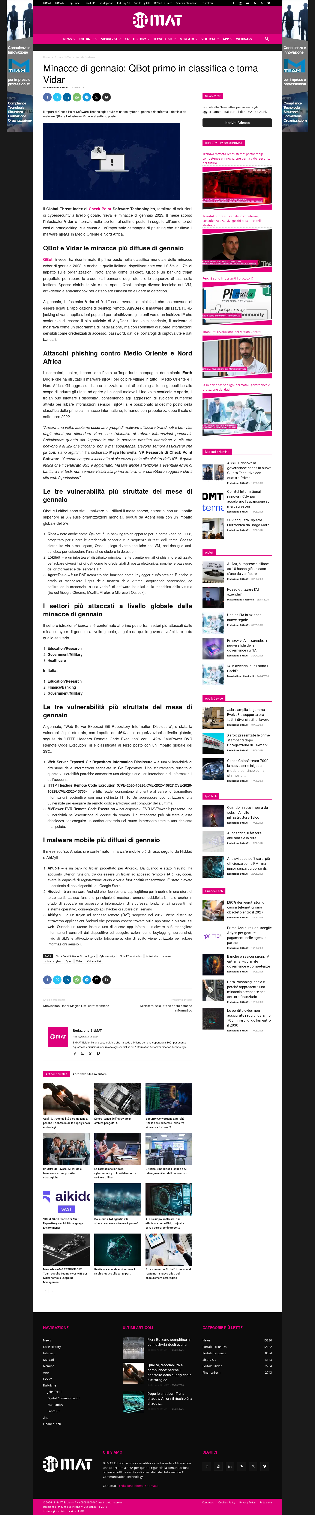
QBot (47, 259)
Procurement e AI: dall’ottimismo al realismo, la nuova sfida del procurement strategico (168, 1273)
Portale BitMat (63, 57)
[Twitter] (261, 3)
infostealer (152, 956)
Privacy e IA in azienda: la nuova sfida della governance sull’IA (247, 645)
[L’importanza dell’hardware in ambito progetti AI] (117, 1099)
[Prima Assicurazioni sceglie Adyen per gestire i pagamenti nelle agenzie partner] (213, 936)
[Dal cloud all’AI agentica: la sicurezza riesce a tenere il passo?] (117, 1199)
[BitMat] (157, 20)
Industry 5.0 (123, 3)
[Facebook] (233, 3)
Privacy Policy (247, 1502)
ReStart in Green (163, 3)
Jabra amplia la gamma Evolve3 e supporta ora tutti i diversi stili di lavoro (248, 715)
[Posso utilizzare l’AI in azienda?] (213, 597)
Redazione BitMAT (57, 87)
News (67, 39)
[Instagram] (240, 3)
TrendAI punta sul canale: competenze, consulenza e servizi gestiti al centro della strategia (232, 220)
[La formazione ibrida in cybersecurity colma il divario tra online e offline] (117, 1149)
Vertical (208, 39)
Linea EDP (89, 3)
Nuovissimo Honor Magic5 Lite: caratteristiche (76, 1006)
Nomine (48, 1366)
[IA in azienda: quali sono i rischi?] (213, 674)
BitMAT (47, 3)
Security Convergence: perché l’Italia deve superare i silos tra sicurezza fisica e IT (165, 1123)
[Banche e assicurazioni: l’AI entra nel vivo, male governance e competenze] (213, 964)
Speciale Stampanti (186, 3)
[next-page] (52, 1290)
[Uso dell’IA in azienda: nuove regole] (213, 623)
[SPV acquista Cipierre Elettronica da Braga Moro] (213, 528)
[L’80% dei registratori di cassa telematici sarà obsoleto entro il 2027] (213, 910)
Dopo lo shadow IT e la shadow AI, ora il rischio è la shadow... (169, 1398)
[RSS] (254, 3)
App (226, 39)
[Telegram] (86, 97)
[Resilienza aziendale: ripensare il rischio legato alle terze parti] (117, 1250)
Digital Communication (64, 1398)
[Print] (106, 97)
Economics (55, 1405)
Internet (86, 39)
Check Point (100, 209)
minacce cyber (53, 961)
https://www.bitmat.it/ (85, 1036)
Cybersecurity (107, 956)
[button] (267, 39)
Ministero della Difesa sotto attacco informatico (166, 1008)
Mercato (187, 39)
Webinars (244, 39)
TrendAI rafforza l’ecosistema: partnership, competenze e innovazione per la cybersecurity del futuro (236, 158)
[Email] (96, 97)
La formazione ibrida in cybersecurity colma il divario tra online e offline (115, 1173)
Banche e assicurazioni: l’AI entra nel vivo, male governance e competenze (248, 961)
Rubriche (49, 1385)
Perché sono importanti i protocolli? (228, 278)
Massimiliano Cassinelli (240, 599)
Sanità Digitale (142, 3)
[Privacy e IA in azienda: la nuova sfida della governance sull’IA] (213, 648)
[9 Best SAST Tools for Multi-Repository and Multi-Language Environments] (66, 1199)
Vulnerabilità (94, 961)
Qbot (69, 961)
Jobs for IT (55, 1392)
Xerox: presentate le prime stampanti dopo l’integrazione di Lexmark (248, 740)
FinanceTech (52, 1424)
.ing (45, 1417)
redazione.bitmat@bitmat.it (139, 1486)
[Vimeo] (269, 3)
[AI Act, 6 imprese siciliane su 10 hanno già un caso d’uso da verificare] (213, 572)
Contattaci (207, 3)
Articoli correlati (57, 1074)
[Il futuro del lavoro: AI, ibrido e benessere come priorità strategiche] (66, 1149)
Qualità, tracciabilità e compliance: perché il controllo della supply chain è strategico (66, 1123)
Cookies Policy (226, 1502)
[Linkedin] (247, 3)
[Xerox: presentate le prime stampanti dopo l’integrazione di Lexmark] (213, 743)
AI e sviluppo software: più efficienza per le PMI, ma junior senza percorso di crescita (165, 1223)
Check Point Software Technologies (75, 956)
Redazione (266, 1502)
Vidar (79, 961)
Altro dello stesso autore (90, 1074)
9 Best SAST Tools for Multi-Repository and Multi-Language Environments (63, 1223)
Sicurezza (109, 39)
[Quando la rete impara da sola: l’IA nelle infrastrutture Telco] (213, 816)
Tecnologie (162, 39)
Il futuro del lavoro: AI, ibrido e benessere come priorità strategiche (62, 1173)
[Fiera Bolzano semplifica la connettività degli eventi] (133, 1348)
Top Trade (74, 3)
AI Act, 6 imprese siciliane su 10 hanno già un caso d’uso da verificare (248, 569)
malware (168, 956)
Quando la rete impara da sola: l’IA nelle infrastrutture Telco (247, 812)
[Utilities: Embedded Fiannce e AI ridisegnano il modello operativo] (169, 1149)
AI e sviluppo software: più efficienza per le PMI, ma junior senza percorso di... (248, 863)
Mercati (48, 1360)
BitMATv (59, 3)
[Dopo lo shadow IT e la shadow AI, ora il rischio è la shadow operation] (133, 1402)
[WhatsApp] (77, 97)
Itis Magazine (106, 3)
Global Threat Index (131, 956)
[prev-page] (45, 1290)
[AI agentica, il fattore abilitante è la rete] (213, 841)
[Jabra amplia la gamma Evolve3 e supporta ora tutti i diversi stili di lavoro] (213, 718)
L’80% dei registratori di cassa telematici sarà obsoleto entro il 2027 (246, 907)
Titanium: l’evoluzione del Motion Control (231, 332)
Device (47, 1379)
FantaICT (54, 1411)
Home (46, 57)
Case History (135, 39)
